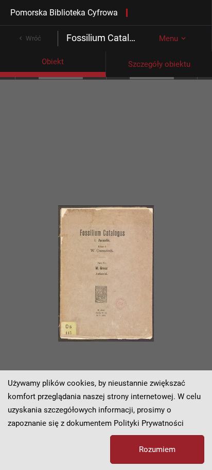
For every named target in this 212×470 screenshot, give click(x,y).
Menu (168, 38)
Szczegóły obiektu (159, 64)
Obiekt (53, 61)
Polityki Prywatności (149, 423)
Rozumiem (157, 449)
